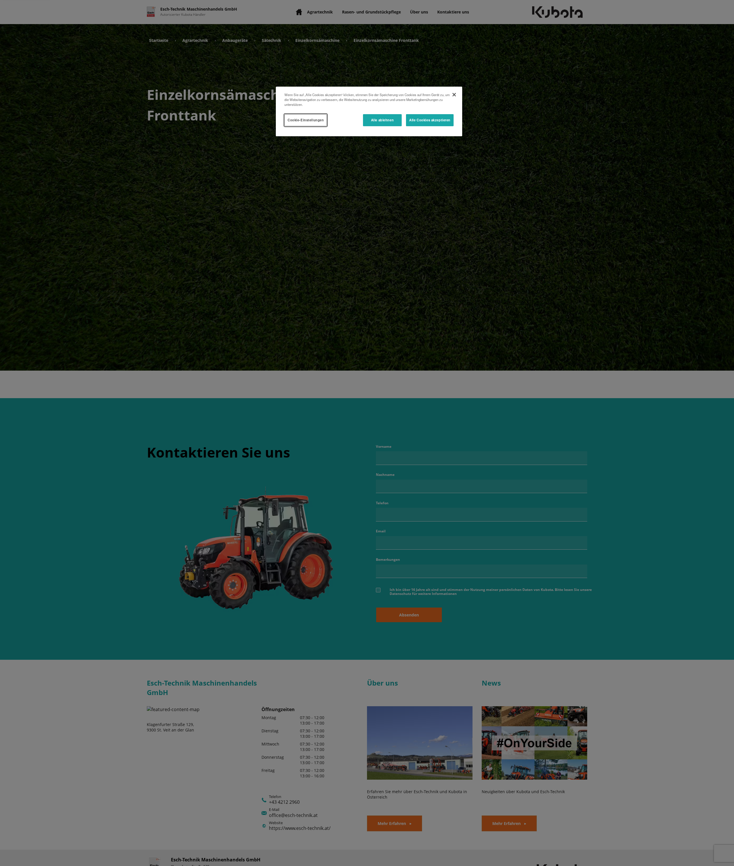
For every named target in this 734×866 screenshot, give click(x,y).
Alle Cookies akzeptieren (429, 120)
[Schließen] (454, 94)
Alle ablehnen (382, 120)
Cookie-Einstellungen (306, 120)
